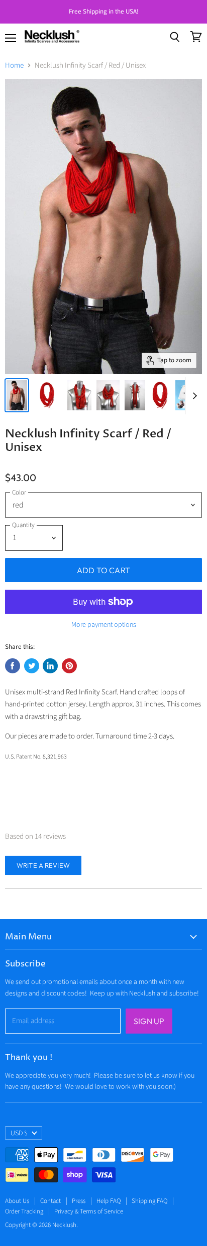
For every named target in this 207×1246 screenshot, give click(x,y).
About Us (17, 1200)
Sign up (149, 1021)
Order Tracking (24, 1211)
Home (14, 65)
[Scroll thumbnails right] (193, 395)
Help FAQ (108, 1200)
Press (78, 1200)
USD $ (19, 1133)
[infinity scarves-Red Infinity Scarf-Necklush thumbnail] (17, 395)
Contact (50, 1200)
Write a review (43, 865)
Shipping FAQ (149, 1200)
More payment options (103, 625)
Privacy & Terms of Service (88, 1211)
